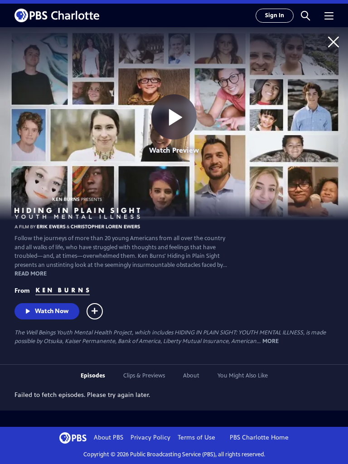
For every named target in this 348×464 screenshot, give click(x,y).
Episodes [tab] (93, 375)
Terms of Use (196, 437)
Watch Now (51, 311)
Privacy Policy (150, 437)
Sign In (274, 15)
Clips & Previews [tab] (144, 375)
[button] (305, 15)
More (270, 341)
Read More (30, 273)
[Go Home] (333, 41)
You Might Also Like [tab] (243, 375)
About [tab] (191, 375)
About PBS (108, 437)
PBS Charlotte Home (259, 437)
